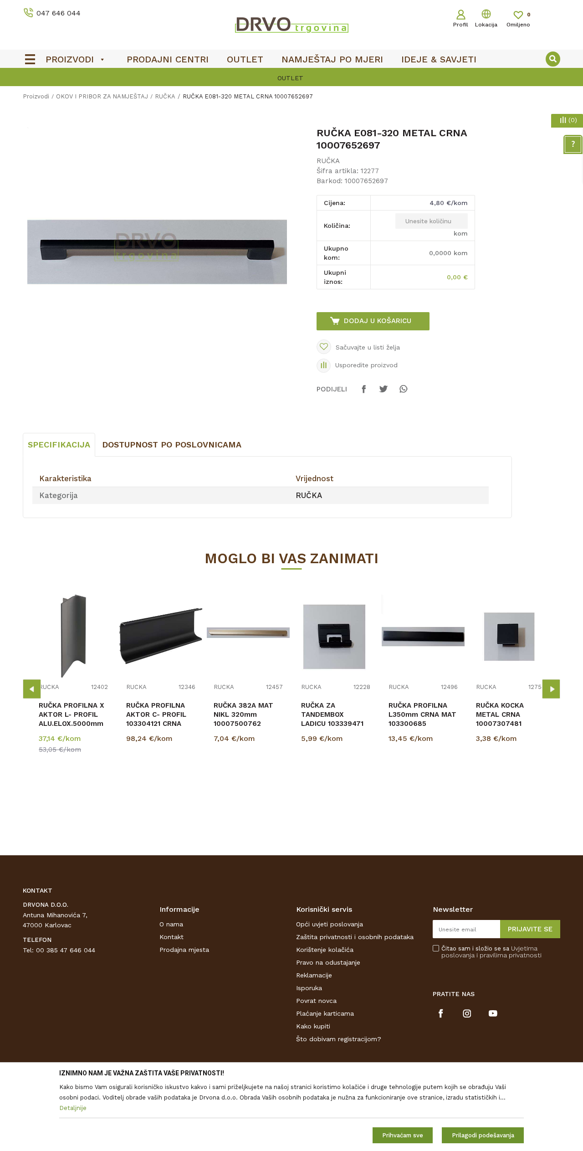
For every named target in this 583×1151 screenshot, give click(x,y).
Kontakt (171, 936)
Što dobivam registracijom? (338, 1039)
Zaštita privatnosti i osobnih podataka (355, 936)
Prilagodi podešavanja (483, 1135)
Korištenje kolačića (324, 949)
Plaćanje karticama (325, 1013)
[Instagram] (467, 1013)
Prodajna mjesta (184, 949)
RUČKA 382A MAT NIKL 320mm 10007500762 (243, 714)
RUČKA (165, 96)
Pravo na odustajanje (328, 962)
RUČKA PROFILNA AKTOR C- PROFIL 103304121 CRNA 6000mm (156, 719)
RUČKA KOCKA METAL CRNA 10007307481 (500, 714)
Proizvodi (36, 96)
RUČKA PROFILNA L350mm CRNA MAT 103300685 (422, 714)
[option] (291, 78)
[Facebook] (364, 393)
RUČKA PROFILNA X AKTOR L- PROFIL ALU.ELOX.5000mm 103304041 (71, 719)
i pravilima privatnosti (509, 955)
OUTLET (290, 78)
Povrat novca (316, 1000)
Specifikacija (59, 444)
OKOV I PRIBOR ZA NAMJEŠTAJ (102, 96)
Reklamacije (314, 975)
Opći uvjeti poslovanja (329, 924)
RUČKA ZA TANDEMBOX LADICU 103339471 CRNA (332, 719)
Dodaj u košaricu (377, 321)
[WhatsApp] (403, 393)
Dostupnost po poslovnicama (171, 444)
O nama (171, 924)
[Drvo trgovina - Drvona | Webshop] (291, 24)
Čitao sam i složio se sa (491, 952)
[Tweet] (383, 393)
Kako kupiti (313, 1026)
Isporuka (309, 988)
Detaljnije (74, 785)
